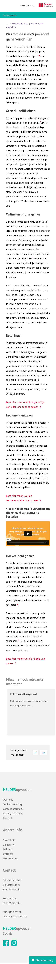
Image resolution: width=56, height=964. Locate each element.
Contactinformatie (13, 809)
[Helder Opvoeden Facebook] (6, 945)
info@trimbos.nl (12, 912)
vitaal (10, 858)
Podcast (7, 818)
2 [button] (40, 122)
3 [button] (32, 258)
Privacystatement (13, 813)
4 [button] (17, 604)
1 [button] (39, 55)
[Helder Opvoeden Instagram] (15, 945)
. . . (7, 23)
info (9, 840)
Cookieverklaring (12, 804)
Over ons (8, 799)
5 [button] (18, 640)
